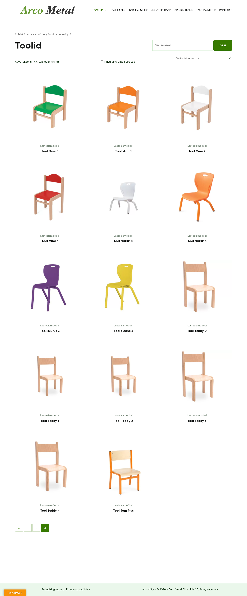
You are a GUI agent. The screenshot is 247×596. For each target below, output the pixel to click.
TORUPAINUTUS (206, 10)
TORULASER (117, 10)
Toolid (51, 34)
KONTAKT (225, 10)
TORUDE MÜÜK (138, 10)
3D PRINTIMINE (183, 10)
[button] (105, 10)
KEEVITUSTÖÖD (161, 10)
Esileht (19, 34)
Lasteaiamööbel (35, 34)
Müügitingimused (53, 589)
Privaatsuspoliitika (78, 589)
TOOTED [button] (97, 10)
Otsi (223, 45)
